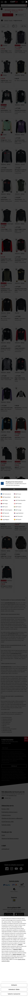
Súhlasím (14, 985)
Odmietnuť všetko (14, 989)
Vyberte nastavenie (14, 994)
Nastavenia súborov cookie (8, 957)
